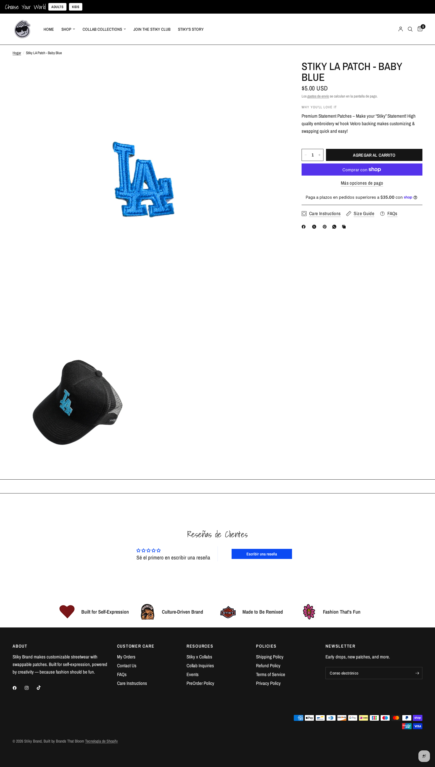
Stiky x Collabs (199, 657)
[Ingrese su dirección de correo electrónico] (417, 673)
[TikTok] (42, 687)
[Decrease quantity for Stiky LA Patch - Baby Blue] (305, 155)
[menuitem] (49, 29)
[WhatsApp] (335, 227)
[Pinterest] (326, 227)
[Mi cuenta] (400, 29)
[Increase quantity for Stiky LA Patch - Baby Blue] (319, 155)
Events (193, 674)
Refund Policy (268, 665)
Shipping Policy (269, 657)
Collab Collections (102, 29)
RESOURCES (200, 646)
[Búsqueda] (410, 29)
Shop (66, 29)
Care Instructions (132, 683)
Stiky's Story (191, 29)
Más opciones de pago (362, 183)
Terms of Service (270, 674)
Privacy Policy (268, 683)
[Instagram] (30, 687)
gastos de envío (318, 96)
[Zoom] (276, 71)
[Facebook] (305, 227)
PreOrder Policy (200, 683)
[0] (418, 29)
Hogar (17, 52)
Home (49, 29)
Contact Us (126, 665)
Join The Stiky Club (151, 29)
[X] (315, 227)
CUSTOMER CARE (136, 646)
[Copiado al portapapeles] (345, 227)
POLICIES (266, 646)
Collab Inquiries (200, 665)
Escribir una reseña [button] (261, 554)
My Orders (126, 657)
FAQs (122, 674)
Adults (57, 7)
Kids (75, 7)
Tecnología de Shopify (101, 741)
